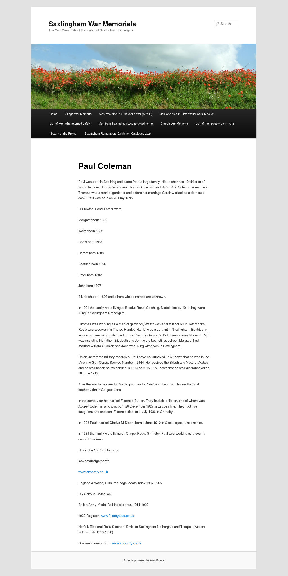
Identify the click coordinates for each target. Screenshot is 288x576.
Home (53, 114)
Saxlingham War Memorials (92, 23)
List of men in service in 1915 (215, 123)
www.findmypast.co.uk (117, 515)
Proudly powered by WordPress (144, 560)
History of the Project (63, 133)
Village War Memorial (78, 114)
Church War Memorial (175, 123)
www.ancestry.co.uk (93, 471)
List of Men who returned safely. (70, 123)
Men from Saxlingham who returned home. (126, 123)
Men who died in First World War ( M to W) (186, 114)
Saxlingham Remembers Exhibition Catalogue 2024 (118, 133)
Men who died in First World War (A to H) (125, 114)
